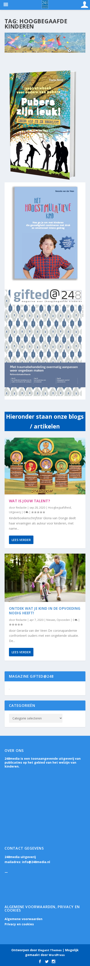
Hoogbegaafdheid (59, 507)
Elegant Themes (50, 950)
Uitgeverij (15, 512)
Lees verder (21, 540)
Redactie (21, 507)
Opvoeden (63, 620)
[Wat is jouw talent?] (45, 466)
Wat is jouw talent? (29, 501)
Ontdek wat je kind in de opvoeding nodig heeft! (45, 610)
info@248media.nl (36, 862)
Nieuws (50, 620)
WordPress (57, 955)
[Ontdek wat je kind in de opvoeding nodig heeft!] (45, 578)
